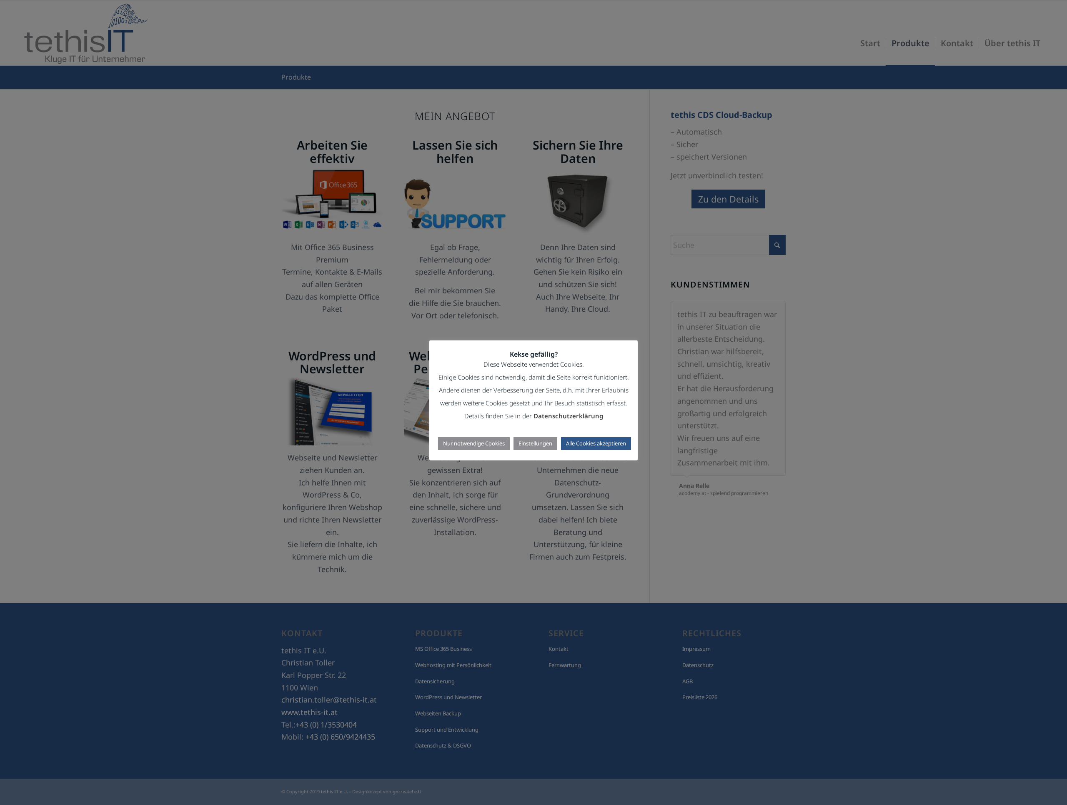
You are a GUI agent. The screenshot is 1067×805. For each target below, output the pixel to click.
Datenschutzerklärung (568, 416)
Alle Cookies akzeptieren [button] (596, 443)
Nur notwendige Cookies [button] (474, 443)
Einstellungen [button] (535, 443)
